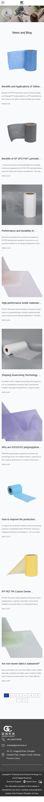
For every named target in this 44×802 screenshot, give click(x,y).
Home (18, 16)
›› (25, 701)
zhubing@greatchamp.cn (17, 745)
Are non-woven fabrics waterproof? (21, 663)
